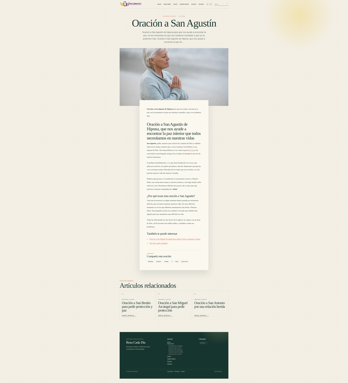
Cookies (183, 371)
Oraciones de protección (175, 350)
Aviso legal (170, 371)
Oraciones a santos (169, 16)
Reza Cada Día (135, 342)
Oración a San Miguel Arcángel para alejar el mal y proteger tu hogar (174, 239)
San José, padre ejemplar (158, 243)
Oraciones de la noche (174, 348)
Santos (193, 4)
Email (176, 261)
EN (211, 4)
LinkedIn (166, 261)
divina (191, 150)
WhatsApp (150, 261)
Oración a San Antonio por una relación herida (209, 305)
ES (207, 4)
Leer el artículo (129, 315)
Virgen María (184, 4)
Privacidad (176, 371)
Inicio (159, 4)
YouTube (203, 343)
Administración (218, 371)
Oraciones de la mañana (175, 346)
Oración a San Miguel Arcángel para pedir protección (173, 306)
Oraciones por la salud (174, 354)
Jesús (175, 4)
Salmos (201, 4)
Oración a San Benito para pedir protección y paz (137, 306)
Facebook (158, 261)
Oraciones (167, 4)
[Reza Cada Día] (130, 4)
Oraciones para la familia (175, 352)
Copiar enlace (184, 261)
